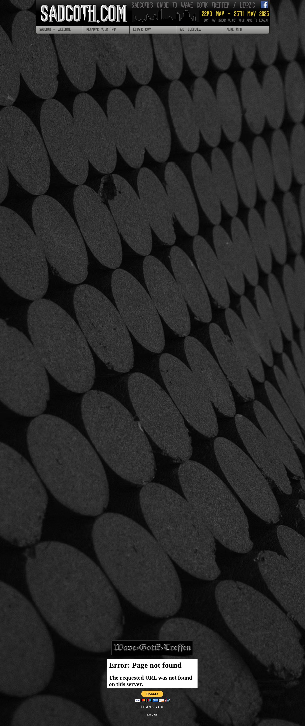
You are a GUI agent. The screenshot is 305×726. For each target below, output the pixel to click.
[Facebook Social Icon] (264, 4)
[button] (106, 30)
